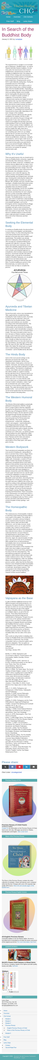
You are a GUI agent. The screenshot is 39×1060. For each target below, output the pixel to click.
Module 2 (8, 1021)
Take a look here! (23, 831)
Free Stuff (6, 1037)
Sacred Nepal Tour (10, 1047)
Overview (6, 1013)
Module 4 (8, 1023)
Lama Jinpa (7, 1042)
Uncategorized (16, 772)
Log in (23, 1057)
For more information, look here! (26, 942)
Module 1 (8, 1019)
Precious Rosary (10, 1025)
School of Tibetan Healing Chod (19, 8)
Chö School (7, 1016)
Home (5, 1010)
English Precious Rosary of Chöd (17, 1028)
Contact (7, 1045)
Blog (5, 1040)
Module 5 (8, 1033)
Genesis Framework (30, 1056)
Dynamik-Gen (18, 1056)
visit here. (15, 966)
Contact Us (5, 828)
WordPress (17, 1057)
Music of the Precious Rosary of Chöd (18, 1030)
